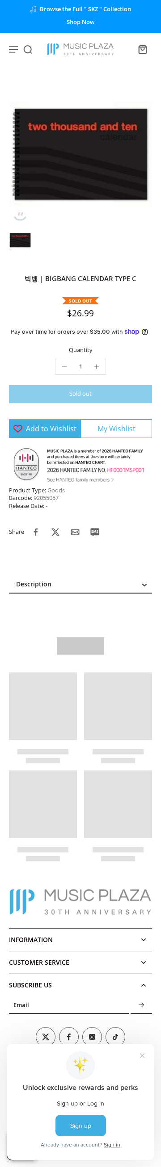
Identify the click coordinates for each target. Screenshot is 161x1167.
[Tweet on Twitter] (55, 532)
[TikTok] (115, 1037)
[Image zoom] (80, 154)
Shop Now (81, 22)
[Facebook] (69, 1037)
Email (21, 1005)
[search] (28, 49)
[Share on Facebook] (36, 532)
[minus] (64, 366)
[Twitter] (45, 1037)
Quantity (81, 350)
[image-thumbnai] (20, 240)
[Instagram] (92, 1037)
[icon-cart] (142, 49)
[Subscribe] (141, 1005)
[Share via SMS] (95, 532)
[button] (80, 394)
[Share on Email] (75, 532)
